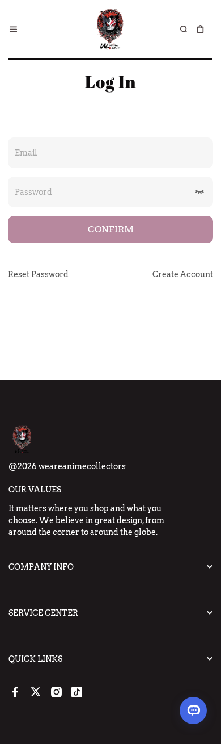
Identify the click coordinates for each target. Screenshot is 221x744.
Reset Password (38, 274)
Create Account (182, 274)
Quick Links (35, 658)
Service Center (43, 612)
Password (33, 191)
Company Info (41, 566)
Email (26, 152)
